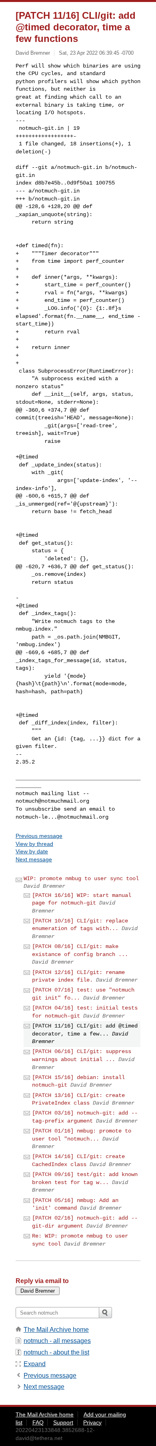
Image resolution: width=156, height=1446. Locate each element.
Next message (34, 859)
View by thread (34, 844)
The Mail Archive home (56, 1329)
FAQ (38, 1422)
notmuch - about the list (56, 1352)
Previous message (39, 836)
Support (63, 1422)
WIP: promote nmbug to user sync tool (81, 878)
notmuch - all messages (57, 1340)
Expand (35, 1364)
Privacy (92, 1422)
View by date (32, 851)
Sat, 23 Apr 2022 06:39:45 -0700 (96, 53)
